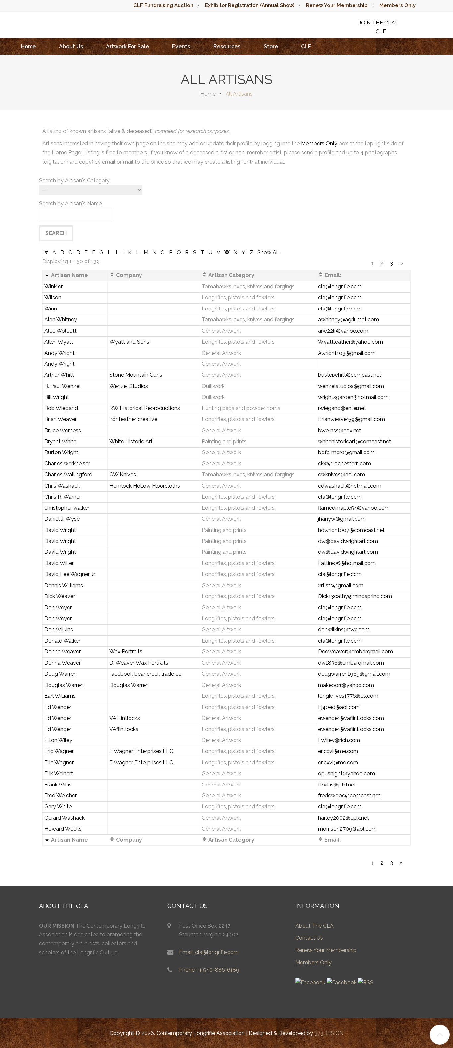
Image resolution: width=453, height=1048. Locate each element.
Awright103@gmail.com (347, 353)
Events (181, 46)
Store (271, 46)
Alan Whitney (60, 319)
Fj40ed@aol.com (339, 707)
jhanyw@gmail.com (342, 519)
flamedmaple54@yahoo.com (354, 508)
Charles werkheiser (67, 463)
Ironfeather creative (133, 419)
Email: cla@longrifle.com (209, 952)
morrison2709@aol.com (347, 829)
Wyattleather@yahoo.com (350, 342)
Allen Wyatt (58, 342)
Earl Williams (60, 696)
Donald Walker (62, 641)
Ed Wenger (57, 707)
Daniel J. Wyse (62, 519)
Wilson (52, 297)
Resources (226, 46)
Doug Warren (60, 674)
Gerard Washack (64, 818)
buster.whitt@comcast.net (349, 375)
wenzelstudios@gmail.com (351, 386)
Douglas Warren (64, 685)
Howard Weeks (63, 829)
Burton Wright (61, 452)
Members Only (397, 5)
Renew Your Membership (337, 5)
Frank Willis (58, 785)
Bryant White (60, 441)
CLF (306, 46)
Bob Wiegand (61, 408)
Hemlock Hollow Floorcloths (144, 486)
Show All (268, 252)
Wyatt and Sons (129, 342)
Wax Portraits (125, 651)
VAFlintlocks (124, 718)
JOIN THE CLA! (377, 23)
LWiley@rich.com (339, 740)
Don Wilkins (58, 629)
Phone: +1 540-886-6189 (209, 970)
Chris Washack (62, 486)
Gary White (58, 806)
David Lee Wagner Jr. (69, 574)
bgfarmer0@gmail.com (346, 452)
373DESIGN (328, 1033)
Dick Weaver (59, 596)
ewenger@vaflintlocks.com (351, 718)
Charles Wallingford (68, 474)
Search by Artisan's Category (74, 180)
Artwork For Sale (127, 46)
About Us (71, 46)
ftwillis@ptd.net (337, 785)
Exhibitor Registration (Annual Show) (249, 5)
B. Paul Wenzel (62, 386)
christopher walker (66, 508)
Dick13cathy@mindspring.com (355, 596)
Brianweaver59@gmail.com (351, 419)
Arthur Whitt (59, 375)
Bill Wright (56, 397)
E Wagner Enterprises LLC (141, 751)
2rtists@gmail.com (340, 585)
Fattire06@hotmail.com (347, 563)
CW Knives (122, 474)
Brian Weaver (60, 419)
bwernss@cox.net (339, 430)
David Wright (60, 530)
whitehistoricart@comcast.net (354, 441)
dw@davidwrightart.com (348, 541)
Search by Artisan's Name (70, 203)
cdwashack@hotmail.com (349, 486)
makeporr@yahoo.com (346, 685)
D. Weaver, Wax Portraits (138, 663)
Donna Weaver (62, 651)
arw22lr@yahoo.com (343, 331)
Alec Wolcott (60, 331)
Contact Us (309, 938)
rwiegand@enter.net (342, 408)
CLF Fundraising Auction (163, 5)
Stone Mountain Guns (135, 375)
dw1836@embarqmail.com (351, 663)
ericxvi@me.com (338, 751)
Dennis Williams (63, 585)
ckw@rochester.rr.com (344, 463)
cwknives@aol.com (341, 474)
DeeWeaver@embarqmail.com (355, 651)
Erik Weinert (58, 773)
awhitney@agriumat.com (348, 319)
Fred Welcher (60, 795)
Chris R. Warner (62, 497)
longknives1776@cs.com (348, 696)
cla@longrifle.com (340, 286)
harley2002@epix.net (343, 818)
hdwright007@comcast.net (351, 530)
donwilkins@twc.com (344, 629)
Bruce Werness (62, 430)
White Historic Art (131, 441)
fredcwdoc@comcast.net (349, 795)
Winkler (53, 286)
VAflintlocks (123, 729)
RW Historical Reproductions (144, 408)
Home (28, 46)
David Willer (59, 563)
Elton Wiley (58, 740)
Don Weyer (58, 607)
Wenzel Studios (128, 386)
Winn (50, 309)
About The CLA (314, 926)
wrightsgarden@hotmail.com (353, 397)
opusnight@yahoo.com (346, 773)
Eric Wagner (59, 751)
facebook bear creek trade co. (146, 674)
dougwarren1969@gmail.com (354, 674)
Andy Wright (59, 353)
